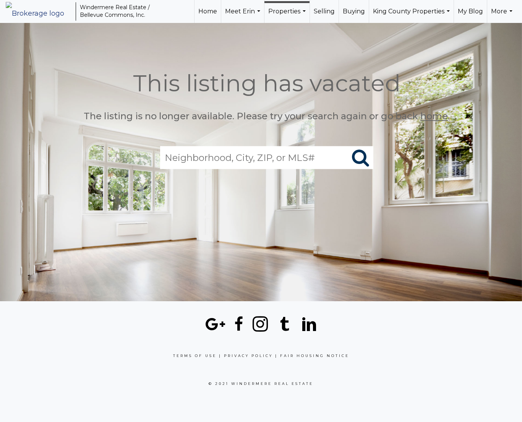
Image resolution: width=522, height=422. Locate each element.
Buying (354, 11)
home (434, 116)
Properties (288, 15)
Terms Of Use (195, 356)
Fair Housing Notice (314, 356)
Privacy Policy (248, 356)
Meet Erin (243, 15)
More (502, 15)
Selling (324, 11)
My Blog (470, 11)
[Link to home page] (39, 11)
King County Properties (412, 15)
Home (207, 11)
